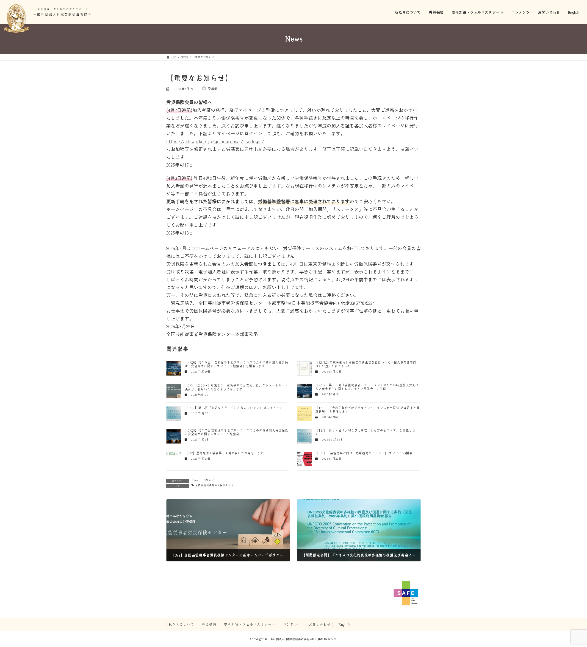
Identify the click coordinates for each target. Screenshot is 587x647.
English (344, 625)
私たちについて (181, 625)
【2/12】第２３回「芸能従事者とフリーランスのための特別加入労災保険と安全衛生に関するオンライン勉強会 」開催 (366, 387)
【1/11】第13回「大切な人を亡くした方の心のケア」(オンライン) (233, 408)
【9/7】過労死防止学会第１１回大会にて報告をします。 (226, 453)
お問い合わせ (320, 625)
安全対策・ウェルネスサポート (249, 625)
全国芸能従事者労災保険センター (215, 485)
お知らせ (208, 480)
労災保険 (209, 625)
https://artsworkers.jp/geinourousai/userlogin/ (215, 141)
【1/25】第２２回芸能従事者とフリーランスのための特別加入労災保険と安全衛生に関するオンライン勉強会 (236, 432)
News (194, 480)
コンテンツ (292, 625)
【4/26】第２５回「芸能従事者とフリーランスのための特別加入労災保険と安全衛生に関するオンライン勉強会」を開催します (236, 364)
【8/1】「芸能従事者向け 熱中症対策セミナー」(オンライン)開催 (363, 453)
